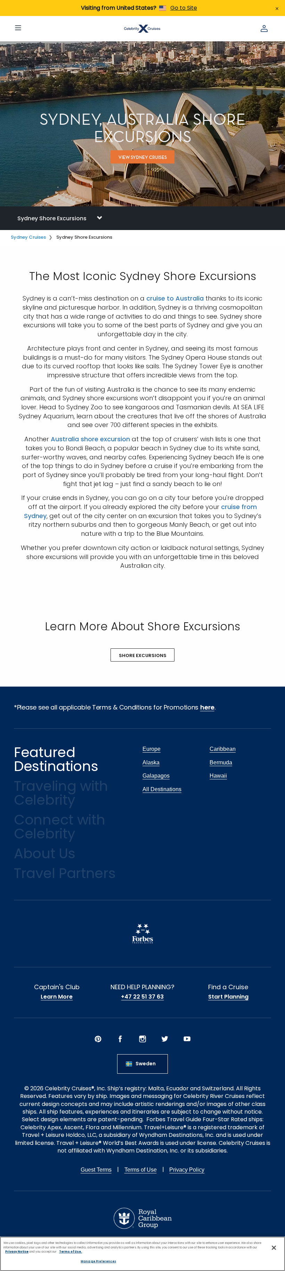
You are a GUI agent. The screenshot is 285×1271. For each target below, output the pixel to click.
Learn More (57, 997)
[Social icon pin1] (98, 1038)
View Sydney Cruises (143, 157)
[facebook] (120, 1038)
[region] (142, 1254)
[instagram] (142, 1038)
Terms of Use (140, 1170)
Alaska (151, 762)
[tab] (142, 218)
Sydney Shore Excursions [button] (52, 218)
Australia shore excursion (90, 439)
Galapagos (156, 776)
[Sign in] (264, 28)
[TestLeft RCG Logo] (143, 1218)
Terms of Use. (70, 1251)
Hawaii (218, 776)
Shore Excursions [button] (142, 655)
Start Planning (228, 997)
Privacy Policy (186, 1170)
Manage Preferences (98, 1261)
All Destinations (161, 789)
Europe (151, 749)
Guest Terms (96, 1170)
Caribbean (223, 749)
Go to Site (183, 8)
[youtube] (187, 1038)
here (207, 707)
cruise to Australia (175, 298)
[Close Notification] (277, 8)
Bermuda (221, 762)
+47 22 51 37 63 (142, 997)
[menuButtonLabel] (18, 28)
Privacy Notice (16, 1251)
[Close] (274, 1247)
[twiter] (164, 1038)
